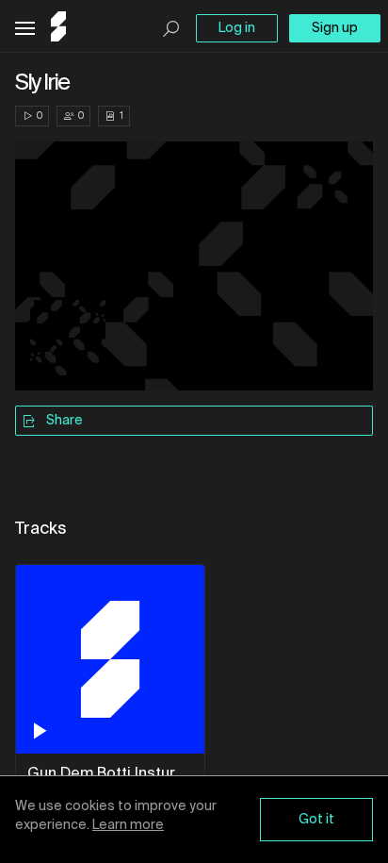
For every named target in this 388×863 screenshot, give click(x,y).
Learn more (128, 825)
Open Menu (25, 29)
